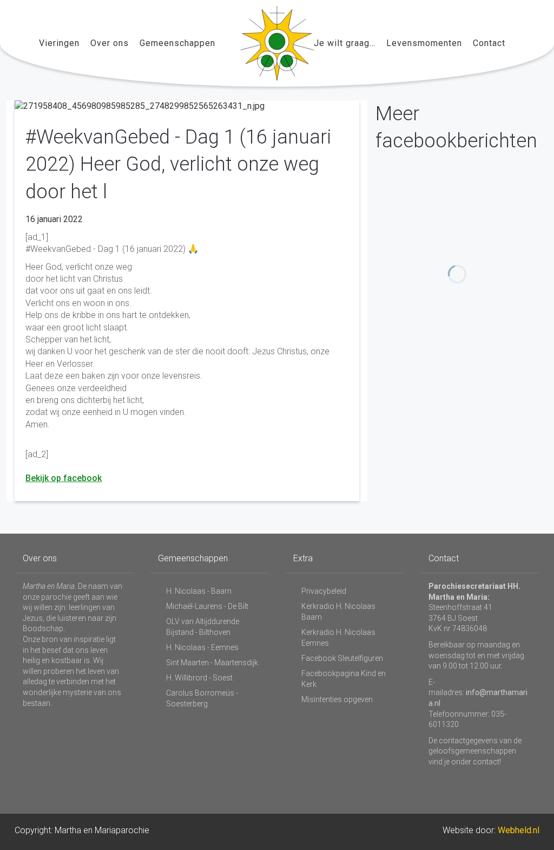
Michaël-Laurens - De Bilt (207, 606)
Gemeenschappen (177, 43)
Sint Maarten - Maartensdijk (212, 662)
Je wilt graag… (344, 43)
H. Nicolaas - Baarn (199, 591)
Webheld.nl (518, 830)
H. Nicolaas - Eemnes (202, 647)
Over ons (109, 43)
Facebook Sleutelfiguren (342, 658)
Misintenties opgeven (337, 699)
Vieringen (59, 43)
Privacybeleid (323, 591)
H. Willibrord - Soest (199, 677)
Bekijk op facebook (63, 478)
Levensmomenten (424, 43)
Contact (489, 43)
